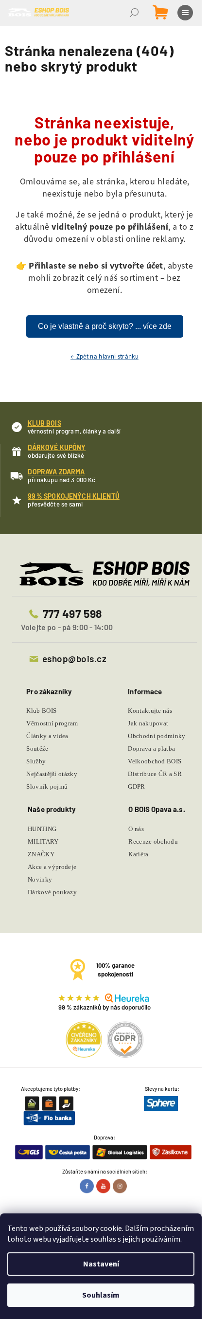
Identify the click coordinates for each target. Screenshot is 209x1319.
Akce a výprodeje (52, 866)
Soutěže (37, 748)
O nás (136, 828)
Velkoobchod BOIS (154, 761)
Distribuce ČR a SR (155, 773)
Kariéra (138, 854)
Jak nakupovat (148, 723)
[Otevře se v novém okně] (88, 1186)
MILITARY (43, 841)
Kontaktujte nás (150, 710)
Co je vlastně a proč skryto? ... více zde (105, 326)
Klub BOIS (41, 710)
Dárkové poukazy (52, 892)
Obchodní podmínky (157, 736)
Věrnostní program (52, 723)
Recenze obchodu (153, 841)
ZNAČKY (41, 854)
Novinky (40, 879)
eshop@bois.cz (74, 658)
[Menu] (186, 12)
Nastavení (101, 1264)
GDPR (136, 786)
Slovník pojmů (47, 786)
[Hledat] (135, 12)
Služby (36, 761)
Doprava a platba (151, 748)
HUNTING (42, 828)
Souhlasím (101, 1295)
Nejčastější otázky (51, 773)
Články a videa (47, 736)
